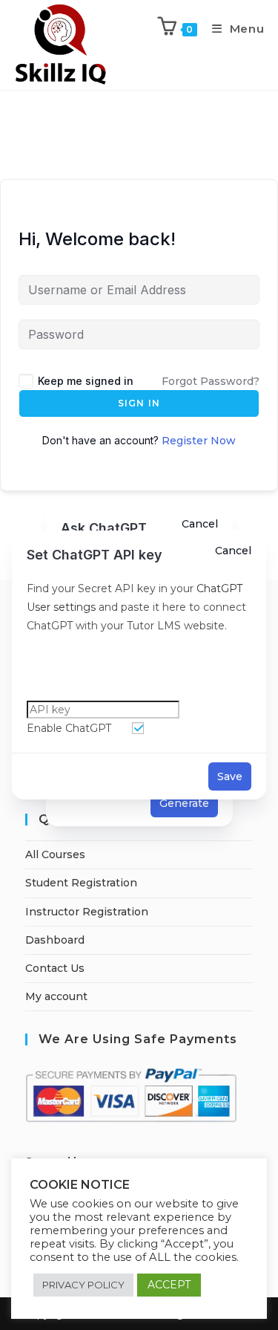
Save (229, 776)
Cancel (233, 550)
